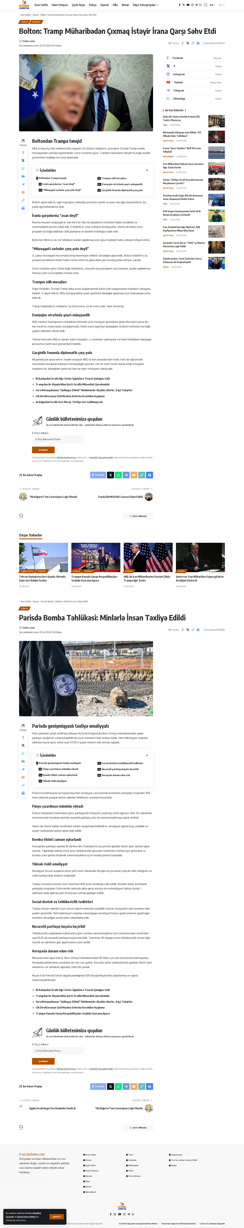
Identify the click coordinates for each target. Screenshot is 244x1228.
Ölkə (165, 125)
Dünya (24, 22)
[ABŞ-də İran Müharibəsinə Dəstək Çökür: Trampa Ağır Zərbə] (148, 557)
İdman (166, 266)
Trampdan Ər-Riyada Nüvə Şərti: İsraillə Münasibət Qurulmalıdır (73, 384)
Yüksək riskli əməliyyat (55, 781)
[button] (56, 1216)
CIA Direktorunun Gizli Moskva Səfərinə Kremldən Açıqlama (70, 396)
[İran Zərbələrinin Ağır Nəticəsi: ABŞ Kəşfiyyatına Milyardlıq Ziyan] (216, 231)
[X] (183, 5)
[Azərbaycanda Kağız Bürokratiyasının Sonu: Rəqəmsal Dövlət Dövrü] (216, 200)
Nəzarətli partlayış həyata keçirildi (120, 769)
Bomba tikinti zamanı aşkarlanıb (60, 775)
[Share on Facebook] (182, 43)
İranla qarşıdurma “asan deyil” (58, 184)
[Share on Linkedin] (23, 176)
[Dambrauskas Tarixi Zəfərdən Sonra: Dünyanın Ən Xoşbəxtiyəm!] (216, 263)
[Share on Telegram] (23, 184)
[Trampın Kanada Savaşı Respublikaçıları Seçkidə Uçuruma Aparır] (95, 557)
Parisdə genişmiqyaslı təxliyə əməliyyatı (60, 763)
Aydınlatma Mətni (26, 1216)
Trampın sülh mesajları (114, 178)
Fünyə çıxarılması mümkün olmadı (60, 769)
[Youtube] (194, 82)
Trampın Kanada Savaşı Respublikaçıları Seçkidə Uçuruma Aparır (73, 1013)
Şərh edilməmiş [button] (139, 516)
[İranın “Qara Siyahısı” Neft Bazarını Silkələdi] (216, 152)
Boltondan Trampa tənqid (52, 178)
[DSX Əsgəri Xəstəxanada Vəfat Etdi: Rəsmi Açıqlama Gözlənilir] (216, 216)
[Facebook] (179, 5)
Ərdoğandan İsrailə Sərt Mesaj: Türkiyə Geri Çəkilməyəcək (69, 402)
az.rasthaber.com (33, 1154)
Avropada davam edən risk (116, 775)
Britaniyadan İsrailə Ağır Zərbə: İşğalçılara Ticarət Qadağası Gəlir (73, 378)
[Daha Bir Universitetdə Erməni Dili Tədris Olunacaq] (216, 121)
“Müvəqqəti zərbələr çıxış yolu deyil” (62, 190)
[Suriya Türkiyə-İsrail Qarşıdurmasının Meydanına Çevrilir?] (216, 184)
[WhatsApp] (200, 5)
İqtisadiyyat (168, 156)
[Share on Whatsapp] (23, 168)
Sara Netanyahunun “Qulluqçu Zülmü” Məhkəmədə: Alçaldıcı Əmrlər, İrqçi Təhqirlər (84, 390)
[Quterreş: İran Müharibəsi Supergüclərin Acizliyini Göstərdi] (200, 557)
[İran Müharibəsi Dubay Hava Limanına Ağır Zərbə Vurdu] (216, 168)
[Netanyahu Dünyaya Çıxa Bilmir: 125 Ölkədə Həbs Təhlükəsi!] (216, 137)
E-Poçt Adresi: (40, 433)
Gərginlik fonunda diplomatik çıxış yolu (122, 190)
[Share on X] (187, 43)
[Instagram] (192, 5)
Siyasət (36, 22)
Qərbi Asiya (168, 140)
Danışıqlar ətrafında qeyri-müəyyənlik (122, 184)
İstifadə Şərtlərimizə (66, 457)
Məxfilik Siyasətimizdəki (101, 457)
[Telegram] (196, 5)
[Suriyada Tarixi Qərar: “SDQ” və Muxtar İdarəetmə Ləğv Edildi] (216, 247)
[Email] (23, 192)
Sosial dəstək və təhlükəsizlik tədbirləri (122, 763)
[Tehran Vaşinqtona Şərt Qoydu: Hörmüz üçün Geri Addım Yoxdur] (43, 557)
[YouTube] (188, 5)
